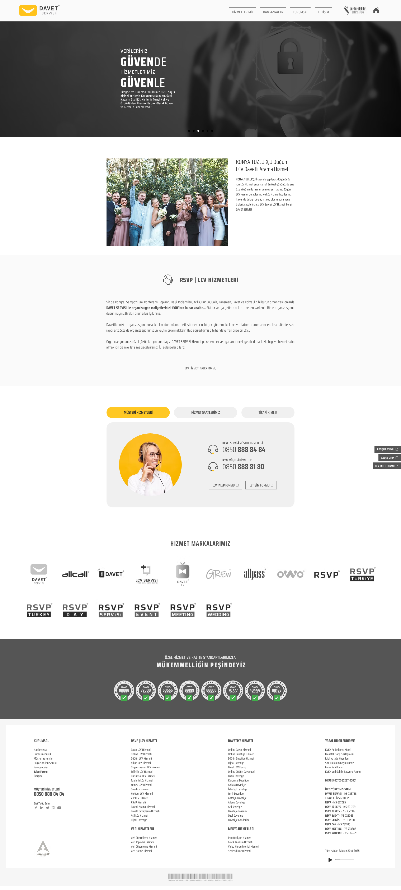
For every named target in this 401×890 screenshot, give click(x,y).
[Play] (330, 860)
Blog (36, 780)
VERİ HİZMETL (140, 829)
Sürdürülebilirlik (42, 754)
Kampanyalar (41, 767)
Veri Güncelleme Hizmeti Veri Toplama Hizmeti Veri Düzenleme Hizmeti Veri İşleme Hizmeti (144, 844)
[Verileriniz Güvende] (198, 131)
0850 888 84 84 (49, 794)
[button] (242, 10)
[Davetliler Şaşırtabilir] (194, 131)
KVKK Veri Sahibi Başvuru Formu (343, 771)
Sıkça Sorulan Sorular (45, 762)
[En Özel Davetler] (212, 131)
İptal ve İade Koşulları (337, 758)
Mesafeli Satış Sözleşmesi (339, 754)
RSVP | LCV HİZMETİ (144, 741)
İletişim (38, 776)
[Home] (376, 10)
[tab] (138, 412)
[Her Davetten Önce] (189, 131)
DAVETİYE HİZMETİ (240, 741)
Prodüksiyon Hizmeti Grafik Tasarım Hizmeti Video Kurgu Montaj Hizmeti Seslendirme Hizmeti (243, 844)
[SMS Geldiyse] (203, 131)
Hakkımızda (40, 749)
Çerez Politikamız (334, 767)
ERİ (152, 829)
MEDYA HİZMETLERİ (241, 829)
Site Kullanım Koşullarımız (339, 762)
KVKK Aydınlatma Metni (338, 749)
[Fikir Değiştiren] (207, 131)
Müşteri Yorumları (43, 758)
